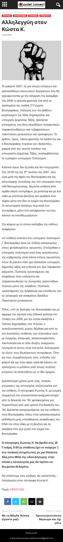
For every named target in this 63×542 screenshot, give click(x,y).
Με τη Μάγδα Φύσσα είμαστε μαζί (15, 517)
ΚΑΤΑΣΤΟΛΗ (45, 16)
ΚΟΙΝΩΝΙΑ (33, 16)
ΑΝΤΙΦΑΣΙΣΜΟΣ (17, 12)
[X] (15, 501)
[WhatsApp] (23, 501)
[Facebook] (7, 501)
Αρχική (4, 12)
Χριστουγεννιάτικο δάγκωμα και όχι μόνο (48, 519)
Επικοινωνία (31, 533)
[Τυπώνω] (39, 501)
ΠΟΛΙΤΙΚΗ (7, 16)
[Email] (31, 501)
